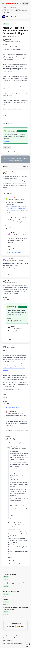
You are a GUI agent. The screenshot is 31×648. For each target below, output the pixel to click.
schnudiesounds (9, 172)
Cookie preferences (7, 640)
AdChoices (7, 646)
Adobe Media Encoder (8, 9)
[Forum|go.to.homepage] (12, 3)
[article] (15, 183)
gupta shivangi (8, 346)
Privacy (22, 637)
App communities (12, 7)
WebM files (6, 599)
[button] (3, 3)
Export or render (7, 147)
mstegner (9, 130)
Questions (18, 9)
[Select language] (20, 3)
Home (5, 7)
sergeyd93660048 (9, 259)
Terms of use (17, 637)
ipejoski (7, 280)
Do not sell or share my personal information (13, 643)
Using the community (8, 637)
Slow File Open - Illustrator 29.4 (11, 591)
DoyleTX (13, 232)
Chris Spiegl (8, 39)
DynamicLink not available (9, 574)
